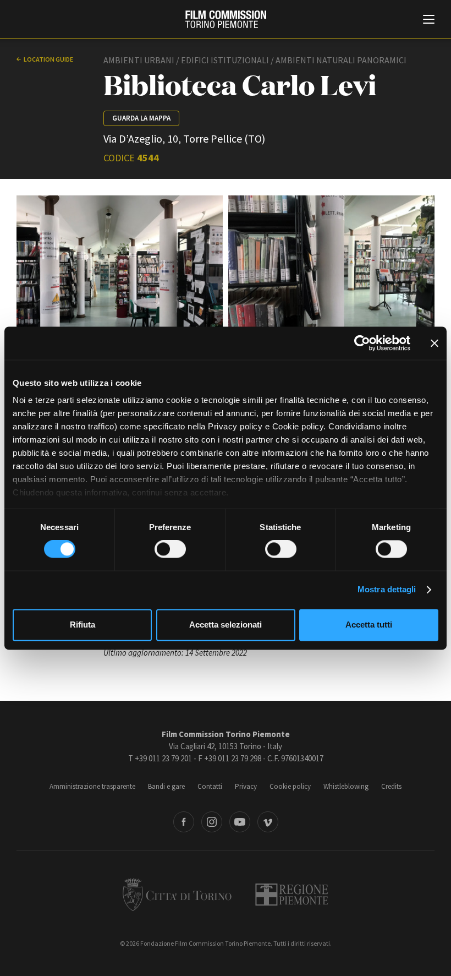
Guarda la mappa (141, 118)
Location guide (48, 59)
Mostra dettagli (387, 590)
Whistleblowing (346, 786)
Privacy (246, 786)
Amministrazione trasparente (92, 786)
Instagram (211, 821)
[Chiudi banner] (434, 343)
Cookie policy (290, 786)
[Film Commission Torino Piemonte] (225, 19)
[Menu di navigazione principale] (429, 20)
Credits (391, 786)
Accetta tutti (368, 624)
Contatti (209, 786)
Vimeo (267, 821)
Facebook (183, 821)
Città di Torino (177, 894)
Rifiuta (82, 624)
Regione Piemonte (291, 895)
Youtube (239, 821)
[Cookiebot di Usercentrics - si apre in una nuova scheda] (362, 343)
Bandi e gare (166, 786)
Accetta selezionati (225, 624)
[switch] (170, 549)
